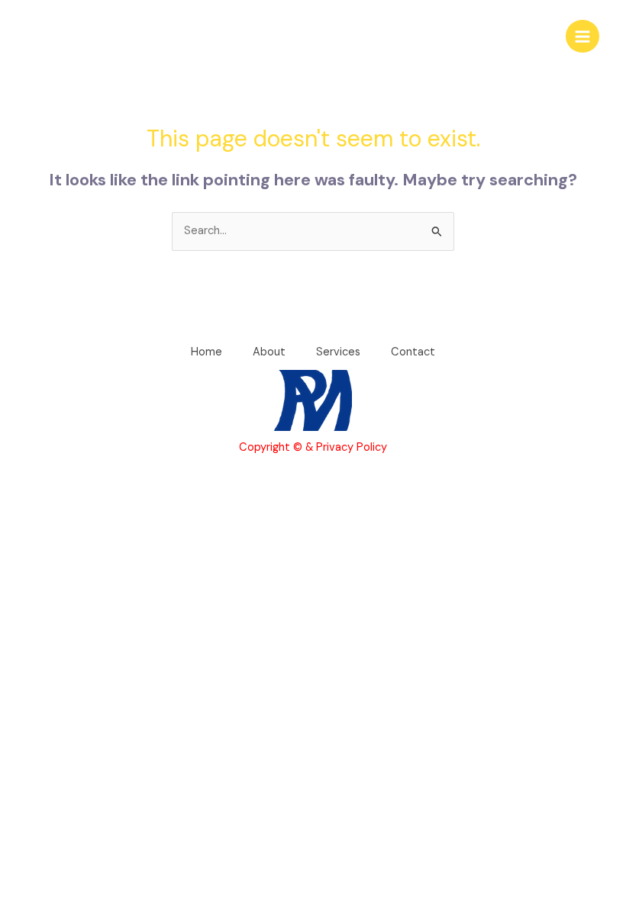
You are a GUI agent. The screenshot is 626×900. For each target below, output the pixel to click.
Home (206, 352)
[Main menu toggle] (582, 36)
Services (338, 352)
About (269, 352)
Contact (413, 352)
